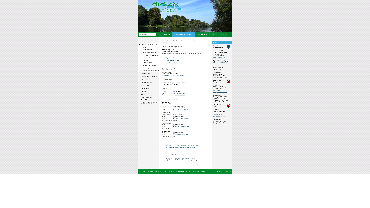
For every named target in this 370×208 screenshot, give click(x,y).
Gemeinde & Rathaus (183, 34)
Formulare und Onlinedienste (174, 63)
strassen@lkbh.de (180, 95)
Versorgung (144, 91)
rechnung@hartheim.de (220, 62)
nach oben (171, 166)
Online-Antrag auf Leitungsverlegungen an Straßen (182, 158)
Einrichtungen (145, 73)
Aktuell (167, 34)
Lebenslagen (147, 68)
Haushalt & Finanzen (149, 65)
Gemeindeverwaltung (149, 52)
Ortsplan (143, 94)
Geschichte (144, 79)
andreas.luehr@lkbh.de (181, 109)
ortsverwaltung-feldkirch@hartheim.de (219, 115)
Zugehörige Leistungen (172, 60)
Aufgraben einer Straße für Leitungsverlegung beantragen (182, 145)
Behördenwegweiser (165, 42)
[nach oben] (167, 166)
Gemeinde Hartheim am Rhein (169, 40)
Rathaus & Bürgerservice (149, 45)
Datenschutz (227, 171)
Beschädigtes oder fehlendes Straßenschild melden (180, 147)
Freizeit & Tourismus (206, 34)
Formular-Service (148, 58)
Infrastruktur (145, 85)
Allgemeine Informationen (173, 58)
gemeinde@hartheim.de (220, 57)
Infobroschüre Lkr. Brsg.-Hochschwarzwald (149, 103)
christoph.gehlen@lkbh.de (182, 126)
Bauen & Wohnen (146, 82)
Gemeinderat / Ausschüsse (149, 76)
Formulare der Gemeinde (151, 55)
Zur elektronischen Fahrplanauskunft (174, 75)
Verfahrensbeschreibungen (151, 70)
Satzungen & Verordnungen (147, 61)
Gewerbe (223, 34)
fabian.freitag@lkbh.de (181, 118)
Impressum (220, 171)
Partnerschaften (146, 88)
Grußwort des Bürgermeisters (148, 48)
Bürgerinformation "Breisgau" (147, 98)
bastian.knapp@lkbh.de (181, 134)
